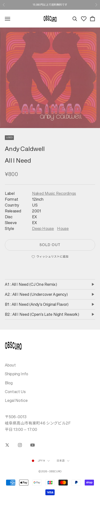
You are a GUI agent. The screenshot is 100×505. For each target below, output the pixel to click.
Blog (9, 383)
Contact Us (15, 391)
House (63, 228)
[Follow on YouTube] (32, 445)
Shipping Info (16, 373)
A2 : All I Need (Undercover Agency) (36, 294)
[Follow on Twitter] (7, 445)
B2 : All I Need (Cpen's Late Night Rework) (42, 314)
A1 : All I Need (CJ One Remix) (31, 284)
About (10, 365)
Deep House (43, 228)
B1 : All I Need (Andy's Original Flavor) (36, 304)
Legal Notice (16, 400)
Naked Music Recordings (54, 193)
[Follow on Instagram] (19, 445)
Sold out (50, 244)
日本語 (61, 461)
